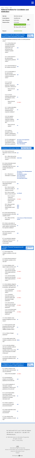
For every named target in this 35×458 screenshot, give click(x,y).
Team (13, 440)
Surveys (6, 7)
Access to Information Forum (17, 451)
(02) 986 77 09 (26, 432)
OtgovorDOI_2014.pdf (21, 27)
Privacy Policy (19, 440)
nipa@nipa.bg (17, 18)
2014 (11, 7)
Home (2, 7)
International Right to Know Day (17, 448)
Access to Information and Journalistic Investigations (17, 449)
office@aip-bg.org (11, 434)
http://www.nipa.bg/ (18, 16)
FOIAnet (17, 452)
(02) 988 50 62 (10, 432)
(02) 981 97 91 (18, 432)
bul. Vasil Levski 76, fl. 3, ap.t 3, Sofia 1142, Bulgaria (19, 430)
